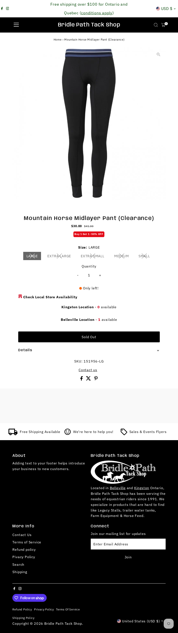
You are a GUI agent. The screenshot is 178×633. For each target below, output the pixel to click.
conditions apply (96, 12)
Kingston (141, 488)
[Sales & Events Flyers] (124, 434)
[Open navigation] (16, 25)
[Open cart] (163, 25)
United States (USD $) (141, 621)
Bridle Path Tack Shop (89, 25)
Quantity (89, 266)
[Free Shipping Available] (13, 434)
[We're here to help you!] (67, 434)
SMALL (145, 257)
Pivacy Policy (23, 557)
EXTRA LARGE (60, 257)
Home (58, 39)
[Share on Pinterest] (96, 379)
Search (18, 564)
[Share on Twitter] (89, 379)
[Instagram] (7, 8)
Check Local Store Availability (50, 297)
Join (128, 557)
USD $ (167, 8)
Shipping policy (23, 618)
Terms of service (68, 609)
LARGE (33, 257)
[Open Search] (156, 25)
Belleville (118, 488)
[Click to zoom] (158, 54)
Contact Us (21, 535)
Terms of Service (26, 542)
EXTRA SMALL (94, 257)
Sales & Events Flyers (148, 432)
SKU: (78, 361)
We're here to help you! (93, 432)
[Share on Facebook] (82, 379)
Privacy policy (44, 609)
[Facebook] (2, 8)
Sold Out (89, 337)
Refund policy (24, 549)
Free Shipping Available (40, 432)
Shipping (19, 572)
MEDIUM (123, 257)
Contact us (88, 370)
